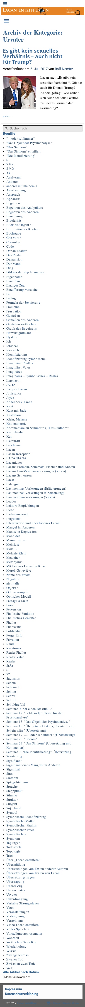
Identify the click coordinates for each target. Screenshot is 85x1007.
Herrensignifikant (18, 332)
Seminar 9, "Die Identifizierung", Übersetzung (38, 751)
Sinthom (12, 777)
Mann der (13, 535)
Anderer (12, 181)
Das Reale (13, 255)
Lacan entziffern (27, 1003)
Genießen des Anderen (22, 319)
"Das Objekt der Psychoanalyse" (29, 142)
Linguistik (13, 518)
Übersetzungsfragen (20, 877)
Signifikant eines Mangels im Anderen (33, 765)
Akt (9, 173)
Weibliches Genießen (21, 942)
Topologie (13, 851)
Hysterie (12, 337)
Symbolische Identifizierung (26, 816)
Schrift (11, 700)
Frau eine (12, 306)
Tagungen (13, 842)
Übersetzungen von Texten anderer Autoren (37, 868)
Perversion (13, 609)
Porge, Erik (14, 635)
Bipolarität (13, 220)
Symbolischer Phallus (21, 825)
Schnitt (11, 691)
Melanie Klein (16, 553)
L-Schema (13, 445)
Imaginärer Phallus (19, 363)
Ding (9, 267)
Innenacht (13, 380)
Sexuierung (14, 756)
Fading (11, 298)
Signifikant (14, 760)
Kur (9, 436)
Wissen (11, 950)
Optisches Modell (18, 596)
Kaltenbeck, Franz (19, 401)
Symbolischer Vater (20, 829)
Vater (10, 907)
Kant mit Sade (16, 410)
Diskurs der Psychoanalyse (25, 272)
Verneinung (14, 920)
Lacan (10, 449)
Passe (10, 605)
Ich (8, 341)
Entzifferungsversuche (22, 289)
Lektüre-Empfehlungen (22, 505)
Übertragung (15, 881)
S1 (8, 669)
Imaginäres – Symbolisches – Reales (32, 375)
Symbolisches (16, 834)
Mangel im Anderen (20, 527)
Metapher (13, 557)
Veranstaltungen (17, 911)
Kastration (13, 415)
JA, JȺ (11, 384)
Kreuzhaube (15, 432)
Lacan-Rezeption (18, 453)
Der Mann (13, 263)
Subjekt (11, 803)
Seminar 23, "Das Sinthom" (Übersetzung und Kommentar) (38, 745)
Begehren (13, 203)
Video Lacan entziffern (22, 924)
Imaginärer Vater (18, 367)
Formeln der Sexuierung (23, 302)
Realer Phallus (16, 652)
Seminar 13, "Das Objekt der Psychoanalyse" (38, 721)
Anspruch (13, 194)
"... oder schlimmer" (20, 138)
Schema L (13, 687)
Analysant (13, 177)
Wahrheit (12, 937)
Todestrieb (13, 847)
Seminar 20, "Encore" (21, 739)
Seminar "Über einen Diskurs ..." (29, 708)
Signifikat (13, 769)
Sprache (12, 786)
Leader (11, 501)
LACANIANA (16, 458)
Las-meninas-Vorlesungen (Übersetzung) (35, 492)
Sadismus (13, 678)
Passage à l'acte (17, 600)
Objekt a (12, 587)
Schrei (10, 695)
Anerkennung (16, 190)
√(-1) (9, 968)
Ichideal (12, 345)
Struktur (12, 799)
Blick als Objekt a (19, 224)
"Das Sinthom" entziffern (23, 151)
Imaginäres (14, 371)
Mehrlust (12, 544)
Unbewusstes (15, 890)
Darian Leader (16, 250)
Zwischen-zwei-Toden (21, 963)
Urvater (11, 894)
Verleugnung (15, 916)
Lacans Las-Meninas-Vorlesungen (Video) (36, 471)
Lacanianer (14, 462)
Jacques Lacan (16, 389)
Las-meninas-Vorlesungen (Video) (30, 497)
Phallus (11, 622)
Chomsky (13, 242)
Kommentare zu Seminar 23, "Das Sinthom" (37, 427)
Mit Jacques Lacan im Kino (25, 566)
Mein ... (11, 548)
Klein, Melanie (16, 419)
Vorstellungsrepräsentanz (24, 933)
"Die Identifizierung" (21, 155)
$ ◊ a (9, 164)
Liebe (10, 509)
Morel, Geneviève (19, 570)
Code (10, 246)
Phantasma (14, 626)
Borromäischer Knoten (22, 229)
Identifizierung (16, 354)
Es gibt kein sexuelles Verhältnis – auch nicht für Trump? (33, 56)
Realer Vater (15, 657)
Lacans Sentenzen (19, 475)
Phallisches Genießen (21, 617)
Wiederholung (16, 946)
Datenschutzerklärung (21, 994)
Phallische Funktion (20, 613)
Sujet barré (14, 808)
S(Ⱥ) (9, 665)
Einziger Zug (15, 285)
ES (8, 293)
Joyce (10, 397)
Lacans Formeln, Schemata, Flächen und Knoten (40, 466)
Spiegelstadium (17, 782)
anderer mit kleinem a (21, 185)
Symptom (13, 838)
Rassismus (13, 648)
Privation (12, 639)
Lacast (10, 479)
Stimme (11, 795)
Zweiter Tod (14, 959)
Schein (11, 682)
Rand (10, 643)
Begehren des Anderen (22, 211)
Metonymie (14, 561)
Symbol (11, 812)
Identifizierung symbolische (26, 358)
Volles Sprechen (17, 929)
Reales (11, 661)
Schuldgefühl (15, 704)
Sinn (9, 773)
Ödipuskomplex (17, 592)
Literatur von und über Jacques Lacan (33, 523)
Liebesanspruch (17, 514)
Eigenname (14, 276)
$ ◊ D (10, 168)
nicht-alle (12, 583)
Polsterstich (14, 631)
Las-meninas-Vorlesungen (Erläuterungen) (36, 488)
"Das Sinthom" (16, 147)
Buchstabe (13, 233)
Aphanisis (13, 198)
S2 (8, 674)
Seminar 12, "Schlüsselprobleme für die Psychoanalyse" (34, 715)
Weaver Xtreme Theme (66, 1003)
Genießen (13, 315)
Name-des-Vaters (18, 574)
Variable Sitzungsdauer (22, 903)
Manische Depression (21, 531)
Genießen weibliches (21, 324)
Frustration (14, 311)
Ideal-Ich (12, 350)
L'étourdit (13, 440)
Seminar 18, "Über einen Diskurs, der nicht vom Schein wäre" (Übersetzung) (40, 728)
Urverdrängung (17, 899)
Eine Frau (13, 281)
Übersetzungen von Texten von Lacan (33, 873)
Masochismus (16, 540)
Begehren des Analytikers (24, 207)
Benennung (14, 216)
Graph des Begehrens (21, 328)
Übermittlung (15, 864)
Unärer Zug (14, 885)
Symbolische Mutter (20, 821)
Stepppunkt (14, 790)
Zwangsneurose (17, 955)
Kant (9, 406)
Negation (12, 579)
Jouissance (14, 393)
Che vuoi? (13, 237)
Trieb (10, 855)
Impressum (13, 989)
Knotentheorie (16, 423)
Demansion (14, 259)
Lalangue (12, 484)
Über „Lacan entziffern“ (23, 859)
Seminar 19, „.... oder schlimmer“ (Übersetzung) (40, 734)
